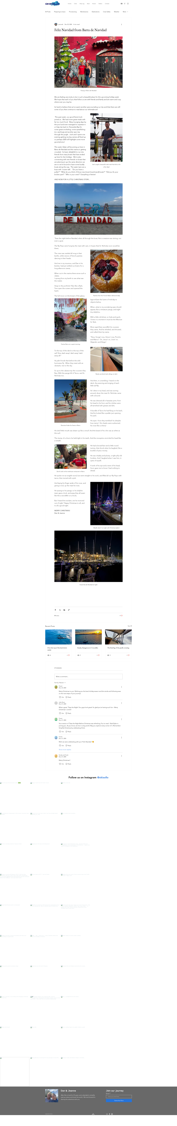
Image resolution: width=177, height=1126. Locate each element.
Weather (116, 12)
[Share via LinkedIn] (64, 610)
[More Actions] (121, 687)
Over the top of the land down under (57, 649)
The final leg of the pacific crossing (118, 648)
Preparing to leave (59, 12)
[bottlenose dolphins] (58, 636)
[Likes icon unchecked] (60, 697)
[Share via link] (69, 610)
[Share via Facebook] (55, 610)
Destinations (95, 12)
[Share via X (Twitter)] (60, 610)
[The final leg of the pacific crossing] (118, 636)
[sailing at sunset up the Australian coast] (88, 636)
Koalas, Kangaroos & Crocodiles (87, 648)
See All (130, 626)
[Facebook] (125, 4)
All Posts (47, 12)
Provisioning (73, 12)
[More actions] (121, 24)
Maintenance (84, 12)
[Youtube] (122, 4)
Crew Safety (106, 12)
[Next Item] (171, 1087)
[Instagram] (128, 4)
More (124, 12)
